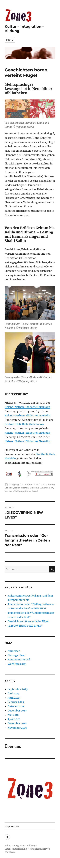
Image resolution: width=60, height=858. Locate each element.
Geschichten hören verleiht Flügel (28, 621)
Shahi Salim (47, 487)
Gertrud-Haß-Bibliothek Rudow (24, 424)
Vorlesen (9, 491)
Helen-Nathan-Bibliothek (27, 487)
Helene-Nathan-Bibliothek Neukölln (27, 406)
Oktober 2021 (16, 706)
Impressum (12, 826)
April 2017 (14, 719)
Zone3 (35, 491)
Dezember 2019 (17, 710)
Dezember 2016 (17, 723)
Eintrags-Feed (16, 655)
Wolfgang (14, 484)
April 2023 (14, 697)
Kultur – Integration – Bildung (20, 845)
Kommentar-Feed (19, 659)
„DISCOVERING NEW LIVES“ (25, 625)
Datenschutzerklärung (16, 849)
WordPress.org (17, 663)
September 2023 (18, 689)
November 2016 (17, 727)
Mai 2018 (13, 714)
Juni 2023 (13, 693)
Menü (9, 40)
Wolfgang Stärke (22, 491)
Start (42, 484)
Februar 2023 (16, 702)
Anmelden (14, 650)
